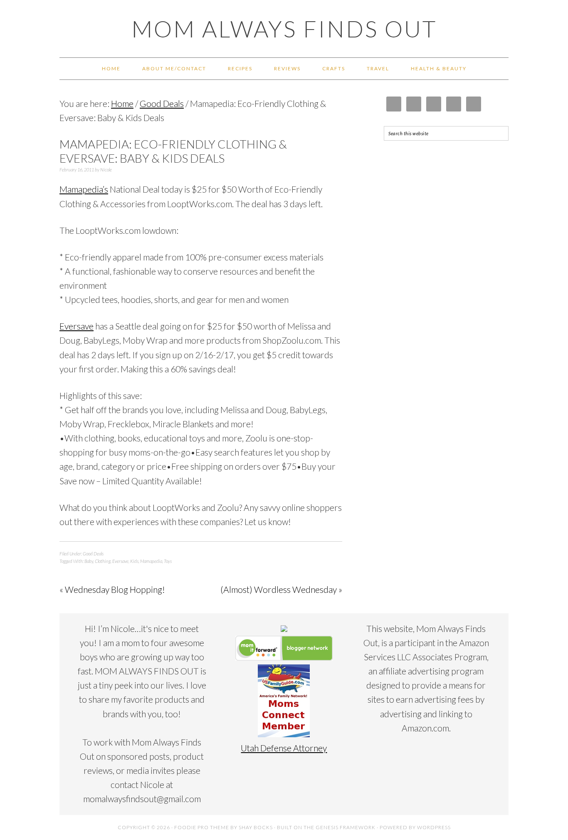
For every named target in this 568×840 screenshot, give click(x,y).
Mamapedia (151, 561)
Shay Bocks (256, 827)
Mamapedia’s (83, 189)
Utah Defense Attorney (284, 748)
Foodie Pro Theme (201, 827)
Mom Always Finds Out (284, 28)
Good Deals (93, 553)
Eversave (76, 326)
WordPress (434, 827)
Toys (168, 561)
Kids (134, 561)
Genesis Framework (345, 827)
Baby (88, 561)
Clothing (103, 561)
